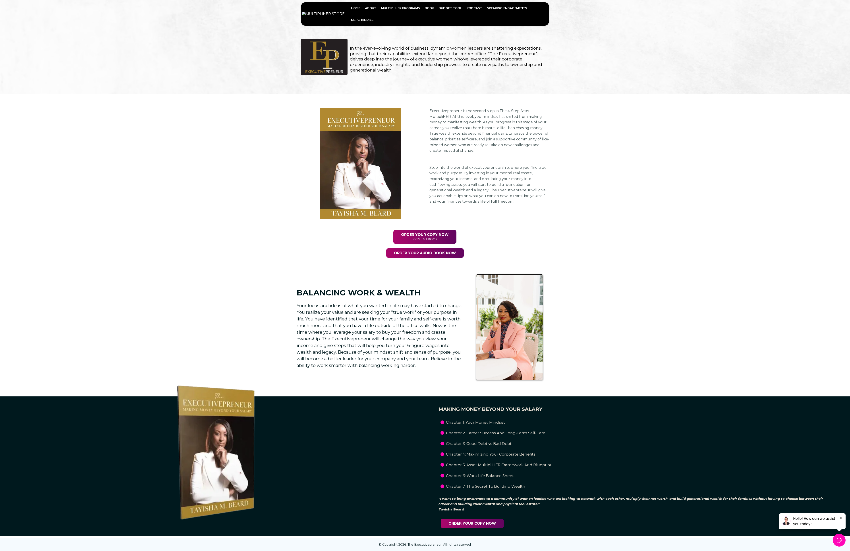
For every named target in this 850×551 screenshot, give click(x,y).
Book (429, 8)
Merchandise (362, 19)
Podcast (474, 8)
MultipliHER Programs (400, 8)
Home (355, 8)
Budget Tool (450, 8)
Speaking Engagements (507, 8)
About (370, 8)
